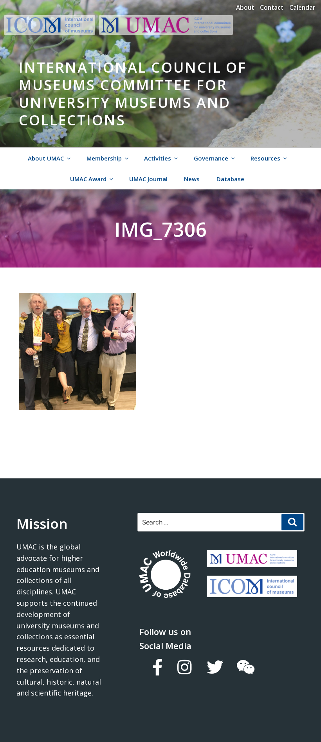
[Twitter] (215, 667)
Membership (104, 158)
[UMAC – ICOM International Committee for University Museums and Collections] (166, 32)
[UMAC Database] (164, 575)
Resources (265, 158)
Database (230, 179)
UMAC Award (88, 179)
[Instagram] (184, 667)
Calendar (302, 7)
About (245, 7)
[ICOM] (252, 591)
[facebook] (157, 667)
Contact (271, 7)
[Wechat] (245, 667)
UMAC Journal (148, 179)
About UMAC (46, 158)
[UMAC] (252, 561)
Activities (157, 158)
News (192, 179)
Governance (211, 158)
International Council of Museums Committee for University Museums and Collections (133, 94)
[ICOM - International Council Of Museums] (51, 32)
